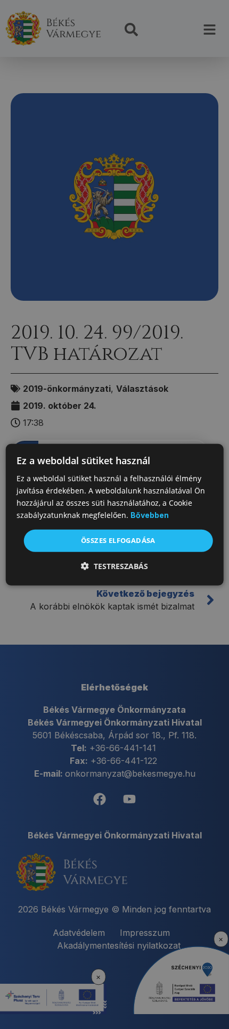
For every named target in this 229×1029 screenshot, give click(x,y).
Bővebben (149, 515)
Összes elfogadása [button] (118, 540)
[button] (114, 566)
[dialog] (115, 514)
